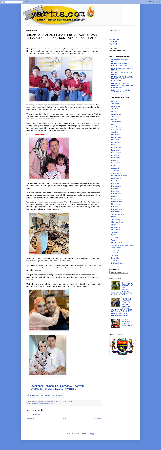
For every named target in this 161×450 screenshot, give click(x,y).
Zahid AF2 (114, 253)
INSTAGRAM (66, 386)
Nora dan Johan (116, 199)
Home (65, 419)
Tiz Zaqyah (115, 237)
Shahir (113, 217)
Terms (68, 434)
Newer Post (31, 419)
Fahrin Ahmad (116, 142)
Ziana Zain (115, 258)
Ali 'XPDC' (114, 111)
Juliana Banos (116, 173)
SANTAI (48, 389)
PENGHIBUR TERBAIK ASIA (121, 83)
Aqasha (114, 119)
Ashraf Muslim (116, 122)
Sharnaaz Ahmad (117, 222)
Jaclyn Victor (115, 168)
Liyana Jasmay (116, 186)
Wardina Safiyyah (117, 242)
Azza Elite (114, 132)
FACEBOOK (38, 386)
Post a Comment (35, 414)
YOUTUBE (37, 389)
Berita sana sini (37, 403)
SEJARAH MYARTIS (64, 389)
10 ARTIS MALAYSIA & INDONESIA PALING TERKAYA (128, 322)
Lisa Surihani (115, 183)
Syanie (113, 235)
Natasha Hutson (116, 194)
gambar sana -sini (47, 403)
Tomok (113, 240)
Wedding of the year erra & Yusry (122, 245)
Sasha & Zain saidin (118, 214)
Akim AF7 (114, 109)
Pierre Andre (115, 204)
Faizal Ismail (115, 150)
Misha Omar (115, 191)
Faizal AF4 (114, 145)
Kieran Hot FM (116, 178)
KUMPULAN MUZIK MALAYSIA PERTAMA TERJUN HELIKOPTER (122, 79)
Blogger (92, 434)
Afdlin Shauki (115, 106)
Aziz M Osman (116, 129)
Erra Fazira (115, 140)
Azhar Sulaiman (116, 127)
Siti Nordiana (115, 227)
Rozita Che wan (116, 209)
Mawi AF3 (114, 189)
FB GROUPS (52, 386)
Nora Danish (115, 196)
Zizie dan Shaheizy (117, 263)
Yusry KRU (115, 250)
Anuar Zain (115, 117)
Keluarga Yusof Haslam (119, 176)
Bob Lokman (115, 135)
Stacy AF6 (114, 232)
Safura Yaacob (116, 212)
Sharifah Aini (115, 219)
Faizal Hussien (116, 147)
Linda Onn (114, 181)
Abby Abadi (115, 104)
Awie (113, 124)
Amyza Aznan (116, 114)
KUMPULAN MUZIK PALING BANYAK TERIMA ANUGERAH (121, 64)
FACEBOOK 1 (116, 31)
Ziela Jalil (114, 261)
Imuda (113, 165)
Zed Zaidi (114, 255)
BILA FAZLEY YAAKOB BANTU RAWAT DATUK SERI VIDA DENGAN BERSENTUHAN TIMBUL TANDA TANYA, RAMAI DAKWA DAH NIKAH (122, 288)
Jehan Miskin (115, 170)
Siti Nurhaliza (115, 230)
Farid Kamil (115, 155)
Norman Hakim (116, 201)
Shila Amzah (115, 225)
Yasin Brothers (116, 248)
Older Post (97, 419)
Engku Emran (116, 137)
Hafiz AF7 (114, 160)
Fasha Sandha (116, 158)
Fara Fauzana (116, 153)
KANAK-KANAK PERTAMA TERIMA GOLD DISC (120, 91)
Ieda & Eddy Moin (117, 163)
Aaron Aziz (115, 101)
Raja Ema (114, 207)
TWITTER (79, 386)
